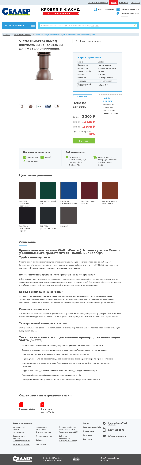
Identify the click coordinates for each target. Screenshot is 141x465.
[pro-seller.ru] (16, 11)
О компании (88, 431)
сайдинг (95, 26)
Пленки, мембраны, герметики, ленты (67, 428)
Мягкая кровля (19, 432)
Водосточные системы (19, 437)
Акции (86, 423)
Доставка (87, 435)
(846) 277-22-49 (110, 113)
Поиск (135, 25)
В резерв (84, 141)
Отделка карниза (43, 432)
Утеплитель (41, 444)
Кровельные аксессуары (41, 428)
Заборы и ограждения (64, 437)
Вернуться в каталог (91, 41)
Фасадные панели (44, 436)
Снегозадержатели (21, 441)
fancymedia (105, 460)
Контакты (87, 439)
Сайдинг (39, 440)
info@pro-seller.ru (130, 9)
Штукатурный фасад (68, 441)
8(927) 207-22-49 (106, 9)
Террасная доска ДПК (68, 432)
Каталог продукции (22, 423)
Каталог (6, 35)
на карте (124, 16)
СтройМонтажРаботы (93, 427)
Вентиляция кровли (22, 35)
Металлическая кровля (19, 428)
